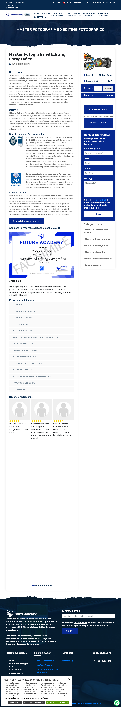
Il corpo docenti (43, 653)
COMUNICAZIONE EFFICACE (25, 350)
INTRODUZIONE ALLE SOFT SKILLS (27, 363)
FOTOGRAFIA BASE (21, 304)
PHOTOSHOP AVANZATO (24, 330)
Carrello (60, 3)
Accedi (69, 3)
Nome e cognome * (93, 148)
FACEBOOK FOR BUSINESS (24, 343)
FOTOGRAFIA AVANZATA (24, 311)
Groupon (100, 3)
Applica (108, 88)
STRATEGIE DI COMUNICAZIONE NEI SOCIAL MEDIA (35, 337)
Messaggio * (89, 178)
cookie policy (41, 698)
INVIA (98, 214)
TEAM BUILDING (20, 389)
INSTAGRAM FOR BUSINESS (25, 356)
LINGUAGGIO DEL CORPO (24, 382)
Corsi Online (89, 14)
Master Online (58, 14)
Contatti (38, 17)
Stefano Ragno (44, 665)
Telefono (88, 168)
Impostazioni (15, 702)
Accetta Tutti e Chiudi (57, 702)
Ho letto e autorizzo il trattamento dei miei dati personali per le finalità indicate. (97, 204)
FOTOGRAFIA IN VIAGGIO (24, 317)
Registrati (78, 3)
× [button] (69, 679)
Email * (87, 158)
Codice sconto (90, 3)
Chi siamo (45, 13)
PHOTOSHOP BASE (21, 324)
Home (36, 13)
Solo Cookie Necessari (34, 702)
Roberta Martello (45, 660)
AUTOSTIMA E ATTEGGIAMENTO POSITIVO (32, 376)
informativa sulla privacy (17, 698)
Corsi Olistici (74, 14)
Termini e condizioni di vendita (84, 703)
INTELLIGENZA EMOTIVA (23, 369)
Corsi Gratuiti (103, 14)
